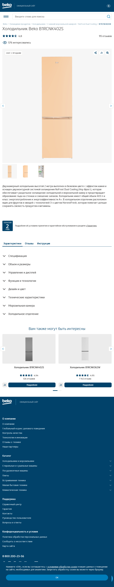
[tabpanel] (29, 360)
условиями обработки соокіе (62, 566)
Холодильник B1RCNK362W (85, 367)
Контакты (7, 513)
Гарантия (7, 508)
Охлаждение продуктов (20, 24)
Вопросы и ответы (11, 522)
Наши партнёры (10, 446)
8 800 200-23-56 (13, 556)
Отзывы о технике (11, 442)
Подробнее (32, 385)
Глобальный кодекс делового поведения (23, 428)
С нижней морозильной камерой (61, 24)
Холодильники (38, 24)
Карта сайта (8, 546)
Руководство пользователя (16, 517)
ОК (57, 578)
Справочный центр (12, 504)
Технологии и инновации (14, 437)
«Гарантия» (91, 226)
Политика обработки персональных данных (24, 536)
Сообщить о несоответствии (17, 541)
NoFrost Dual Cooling (87, 24)
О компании (8, 423)
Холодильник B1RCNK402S (29, 367)
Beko (5, 24)
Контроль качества (12, 432)
